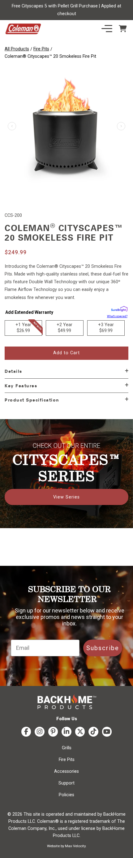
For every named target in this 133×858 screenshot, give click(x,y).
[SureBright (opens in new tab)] (119, 310)
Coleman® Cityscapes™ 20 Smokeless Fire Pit (50, 56)
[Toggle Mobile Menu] (106, 28)
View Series (66, 497)
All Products (17, 49)
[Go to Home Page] (23, 29)
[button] (121, 126)
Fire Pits (41, 49)
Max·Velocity (75, 846)
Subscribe (102, 648)
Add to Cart (66, 352)
